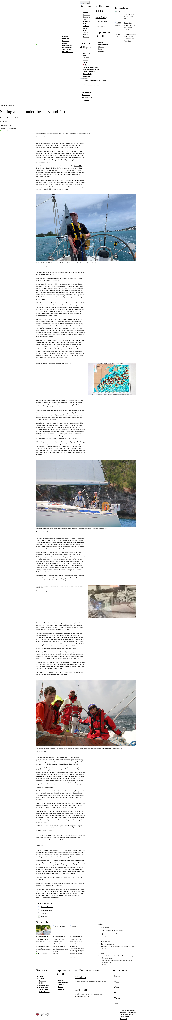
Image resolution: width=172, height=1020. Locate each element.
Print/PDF (44, 916)
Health (103, 953)
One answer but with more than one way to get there (43, 942)
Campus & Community (7, 105)
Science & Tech (105, 927)
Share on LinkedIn (46, 910)
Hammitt (39, 151)
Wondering (101, 17)
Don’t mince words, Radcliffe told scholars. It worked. (59, 942)
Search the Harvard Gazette (95, 80)
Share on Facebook (47, 907)
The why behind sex (107, 944)
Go (129, 85)
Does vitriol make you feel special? (112, 930)
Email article (45, 913)
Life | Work (81, 989)
